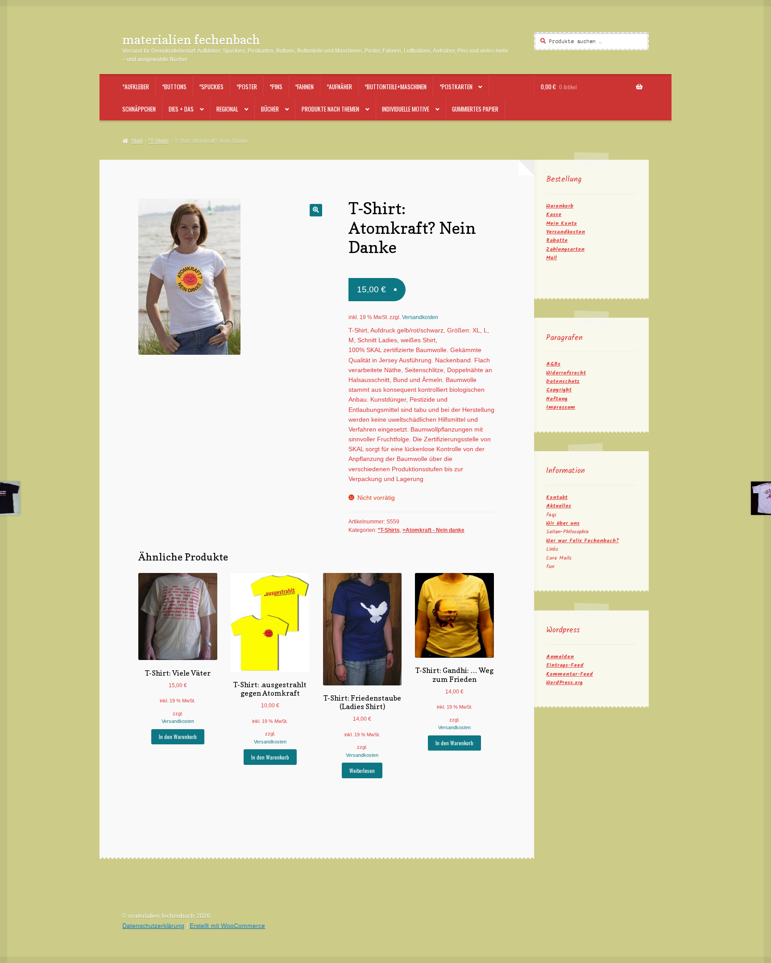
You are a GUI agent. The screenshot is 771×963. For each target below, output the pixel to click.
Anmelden (560, 656)
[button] (316, 210)
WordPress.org (564, 682)
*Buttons (174, 86)
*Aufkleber (135, 86)
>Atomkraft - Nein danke (433, 530)
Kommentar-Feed (569, 674)
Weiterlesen (362, 770)
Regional (227, 108)
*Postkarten (456, 86)
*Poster (246, 86)
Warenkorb (559, 206)
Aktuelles (558, 506)
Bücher (270, 108)
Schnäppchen (139, 108)
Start (136, 141)
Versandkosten (420, 317)
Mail (551, 257)
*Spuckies (211, 86)
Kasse (553, 214)
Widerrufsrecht (566, 373)
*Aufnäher (339, 86)
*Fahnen (304, 86)
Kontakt (557, 497)
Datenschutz (563, 381)
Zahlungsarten (565, 249)
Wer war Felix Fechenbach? (582, 540)
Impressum (560, 407)
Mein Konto (561, 223)
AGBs (553, 364)
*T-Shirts (158, 141)
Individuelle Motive (405, 108)
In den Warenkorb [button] (178, 736)
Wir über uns (563, 523)
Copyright (559, 390)
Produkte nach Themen (330, 108)
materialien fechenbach (191, 39)
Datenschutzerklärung (153, 925)
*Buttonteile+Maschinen (396, 86)
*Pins (275, 86)
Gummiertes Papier (475, 108)
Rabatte (557, 240)
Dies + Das (181, 108)
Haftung (557, 398)
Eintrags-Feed (565, 665)
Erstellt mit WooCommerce (227, 925)
